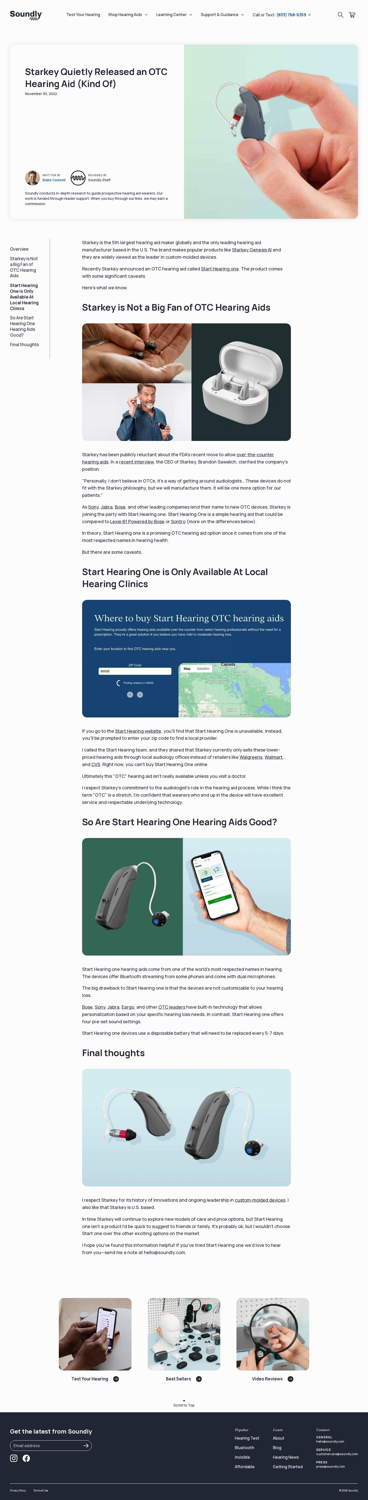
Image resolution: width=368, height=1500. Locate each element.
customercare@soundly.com (337, 1454)
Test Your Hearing (83, 14)
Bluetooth (244, 1447)
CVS (95, 764)
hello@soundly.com (330, 1441)
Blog (277, 1447)
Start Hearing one (220, 269)
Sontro (178, 521)
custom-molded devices (260, 1200)
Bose (120, 507)
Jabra (107, 507)
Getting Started (288, 1466)
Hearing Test (247, 1438)
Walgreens (251, 757)
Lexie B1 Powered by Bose (137, 521)
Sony (93, 507)
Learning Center (171, 14)
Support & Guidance (220, 14)
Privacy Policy (18, 1490)
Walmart (273, 757)
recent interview (136, 462)
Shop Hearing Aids (125, 14)
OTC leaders (171, 1007)
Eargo (128, 1007)
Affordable (245, 1466)
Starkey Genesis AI (252, 250)
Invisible (242, 1457)
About (278, 1438)
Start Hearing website (138, 731)
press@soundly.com (330, 1466)
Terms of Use (40, 1490)
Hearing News (286, 1457)
